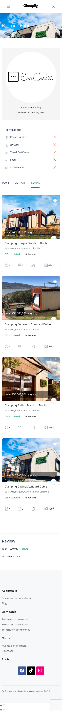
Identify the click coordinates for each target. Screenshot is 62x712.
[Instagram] (40, 670)
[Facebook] (22, 670)
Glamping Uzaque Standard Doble (26, 243)
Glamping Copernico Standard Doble (28, 324)
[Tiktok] (31, 670)
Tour (4, 548)
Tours (6, 182)
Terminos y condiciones (16, 629)
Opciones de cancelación (17, 598)
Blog (4, 603)
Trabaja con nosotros (15, 619)
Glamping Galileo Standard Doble (25, 405)
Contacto (8, 651)
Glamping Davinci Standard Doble (26, 486)
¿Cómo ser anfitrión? (14, 645)
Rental (35, 182)
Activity (20, 182)
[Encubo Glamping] (54, 238)
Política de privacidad (15, 624)
